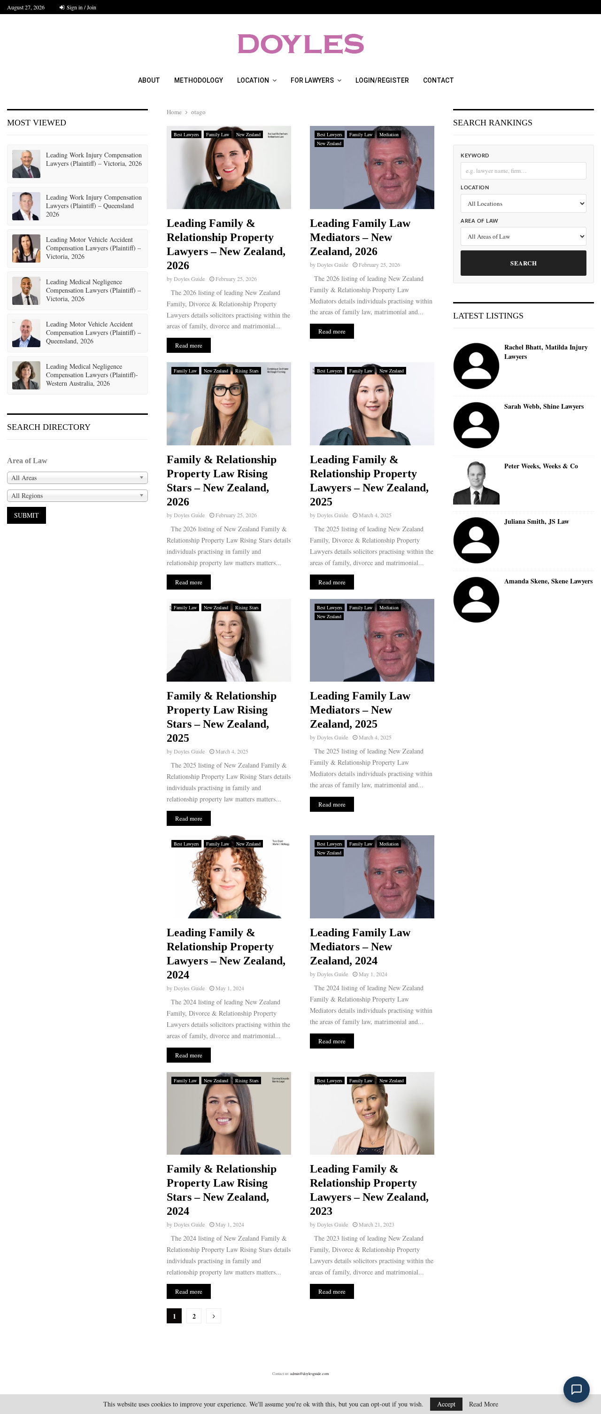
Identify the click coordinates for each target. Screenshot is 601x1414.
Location (253, 80)
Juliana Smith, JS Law (536, 521)
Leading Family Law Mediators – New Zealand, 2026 (360, 237)
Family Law (217, 134)
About (149, 80)
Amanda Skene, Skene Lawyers (548, 581)
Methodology (198, 80)
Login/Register (382, 80)
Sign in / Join (80, 7)
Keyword (475, 155)
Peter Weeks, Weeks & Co (541, 466)
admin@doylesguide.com (309, 1373)
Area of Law (480, 221)
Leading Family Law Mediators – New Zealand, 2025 (360, 710)
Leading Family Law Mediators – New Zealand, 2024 (360, 946)
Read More (483, 1404)
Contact (438, 80)
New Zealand (248, 134)
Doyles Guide (189, 278)
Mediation (389, 134)
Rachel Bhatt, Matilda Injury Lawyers (546, 351)
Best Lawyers (186, 134)
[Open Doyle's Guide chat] (576, 1389)
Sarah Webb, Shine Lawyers (544, 406)
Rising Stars (247, 370)
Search (523, 262)
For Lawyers (312, 80)
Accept (446, 1403)
